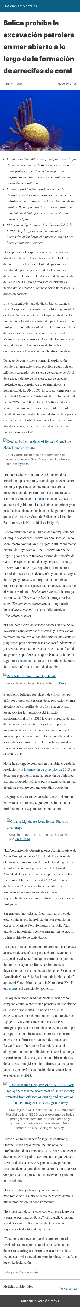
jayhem (23, 464)
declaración (45, 498)
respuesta (13, 988)
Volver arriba (68, 1288)
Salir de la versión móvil (40, 1301)
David (63, 683)
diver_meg (22, 839)
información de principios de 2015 (47, 769)
